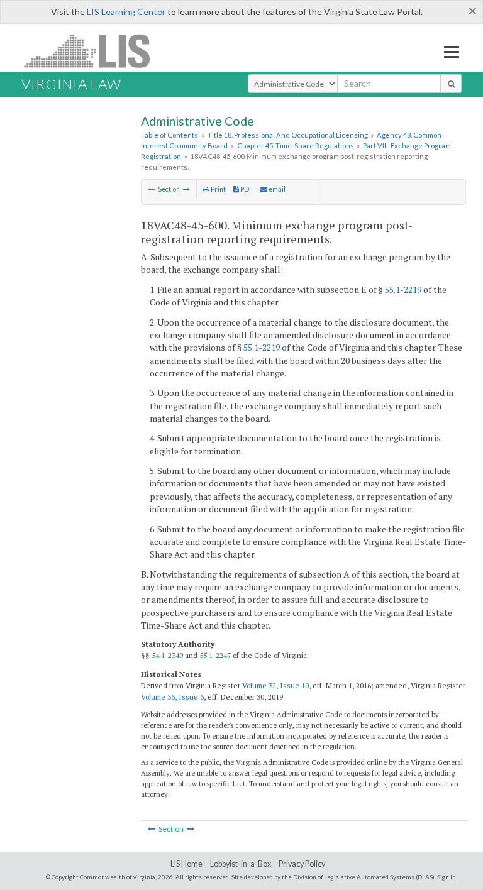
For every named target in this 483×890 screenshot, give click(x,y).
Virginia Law (71, 83)
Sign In (446, 877)
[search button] (451, 83)
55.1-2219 (403, 289)
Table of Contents (169, 135)
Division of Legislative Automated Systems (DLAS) (364, 877)
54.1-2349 (167, 655)
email (276, 189)
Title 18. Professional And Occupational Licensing (288, 135)
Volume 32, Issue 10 (275, 685)
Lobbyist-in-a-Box (240, 864)
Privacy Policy (302, 864)
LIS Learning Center (126, 11)
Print (217, 189)
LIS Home (186, 864)
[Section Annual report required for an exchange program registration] (186, 189)
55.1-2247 (215, 655)
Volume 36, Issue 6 (172, 696)
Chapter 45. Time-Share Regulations (295, 145)
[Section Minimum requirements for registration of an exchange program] (151, 189)
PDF (246, 189)
